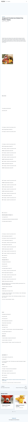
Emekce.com (14, 418)
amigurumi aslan (4, 382)
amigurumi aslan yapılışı (10, 382)
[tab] (12, 411)
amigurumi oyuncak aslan (17, 382)
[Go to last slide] (2, 403)
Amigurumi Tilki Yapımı (6, 405)
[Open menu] (26, 1)
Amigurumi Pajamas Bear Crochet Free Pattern (21, 387)
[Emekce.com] (3, 1)
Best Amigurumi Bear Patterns (5, 387)
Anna (3, 21)
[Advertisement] (14, 8)
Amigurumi (3, 16)
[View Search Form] (6, 1)
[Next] (26, 403)
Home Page (6, 379)
